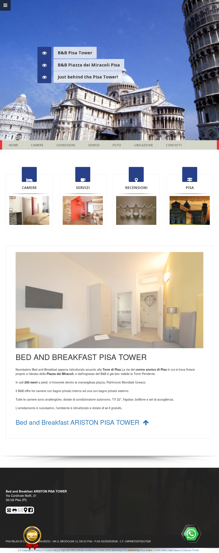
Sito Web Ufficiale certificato (80, 550)
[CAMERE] (29, 210)
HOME (13, 145)
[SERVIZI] (83, 210)
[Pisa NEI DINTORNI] (190, 210)
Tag (62, 550)
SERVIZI (93, 145)
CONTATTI (174, 145)
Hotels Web (160, 550)
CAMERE (37, 145)
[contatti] (20, 509)
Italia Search (174, 550)
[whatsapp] (191, 533)
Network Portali (191, 550)
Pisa (143, 550)
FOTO (116, 145)
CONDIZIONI (65, 145)
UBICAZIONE (143, 145)
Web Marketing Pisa (116, 550)
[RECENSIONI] (136, 210)
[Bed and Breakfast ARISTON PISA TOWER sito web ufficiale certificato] (32, 538)
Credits (100, 550)
